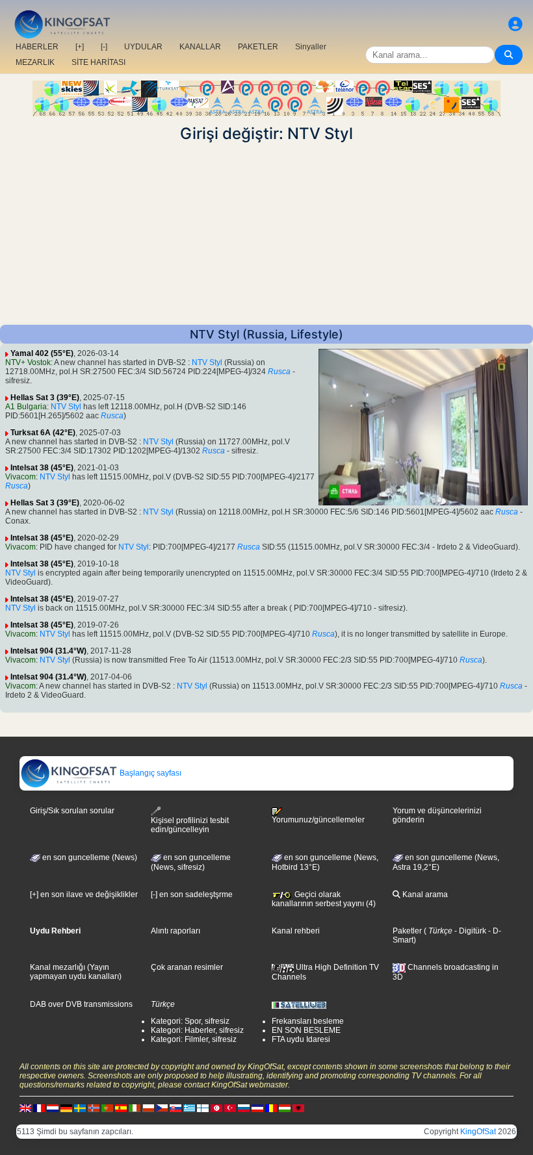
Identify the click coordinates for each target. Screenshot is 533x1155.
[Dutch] (52, 1107)
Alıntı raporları (175, 930)
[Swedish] (80, 1107)
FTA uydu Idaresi (301, 1039)
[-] (104, 46)
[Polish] (148, 1107)
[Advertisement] (266, 234)
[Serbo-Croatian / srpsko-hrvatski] (257, 1107)
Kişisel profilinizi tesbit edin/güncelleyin (190, 825)
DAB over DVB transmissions (81, 1004)
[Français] (39, 1107)
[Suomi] (203, 1107)
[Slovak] (175, 1107)
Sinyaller (310, 46)
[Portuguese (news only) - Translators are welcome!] (107, 1107)
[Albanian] (298, 1107)
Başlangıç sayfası (149, 773)
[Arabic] (216, 1107)
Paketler (407, 930)
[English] (25, 1107)
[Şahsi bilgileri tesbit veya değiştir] (515, 24)
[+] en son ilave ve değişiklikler (84, 894)
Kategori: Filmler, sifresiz (194, 1039)
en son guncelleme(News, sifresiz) (191, 862)
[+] (79, 46)
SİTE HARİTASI (98, 62)
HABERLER (37, 46)
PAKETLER (258, 46)
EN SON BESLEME (306, 1030)
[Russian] (244, 1107)
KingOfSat (478, 1131)
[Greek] (189, 1107)
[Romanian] (271, 1107)
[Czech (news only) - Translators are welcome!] (162, 1107)
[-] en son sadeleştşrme (192, 894)
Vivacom (20, 476)
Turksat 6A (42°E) (42, 432)
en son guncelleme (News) (88, 857)
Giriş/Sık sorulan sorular (72, 810)
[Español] (121, 1107)
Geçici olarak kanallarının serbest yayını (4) (324, 899)
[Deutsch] (66, 1107)
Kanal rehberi (296, 930)
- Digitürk (469, 930)
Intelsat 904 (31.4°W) (48, 650)
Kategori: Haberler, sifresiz (197, 1030)
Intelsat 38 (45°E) (41, 467)
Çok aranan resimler (187, 967)
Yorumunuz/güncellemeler (318, 819)
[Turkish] (230, 1107)
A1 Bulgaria (26, 406)
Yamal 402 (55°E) (41, 353)
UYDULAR (143, 46)
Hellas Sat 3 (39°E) (44, 397)
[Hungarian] (285, 1107)
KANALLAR (200, 46)
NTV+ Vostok (28, 362)
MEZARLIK (35, 62)
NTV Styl (207, 362)
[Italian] (134, 1107)
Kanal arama (424, 894)
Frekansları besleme (308, 1021)
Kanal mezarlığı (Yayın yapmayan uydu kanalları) (76, 972)
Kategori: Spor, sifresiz (190, 1021)
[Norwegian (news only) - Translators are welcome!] (93, 1107)
